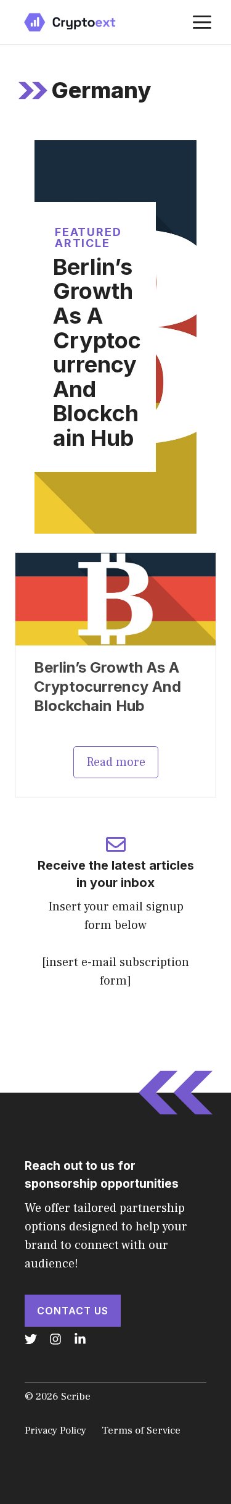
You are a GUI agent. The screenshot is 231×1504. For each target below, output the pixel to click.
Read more (115, 762)
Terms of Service (141, 1430)
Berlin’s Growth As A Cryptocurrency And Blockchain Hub (97, 352)
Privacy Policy (55, 1430)
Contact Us (72, 1310)
